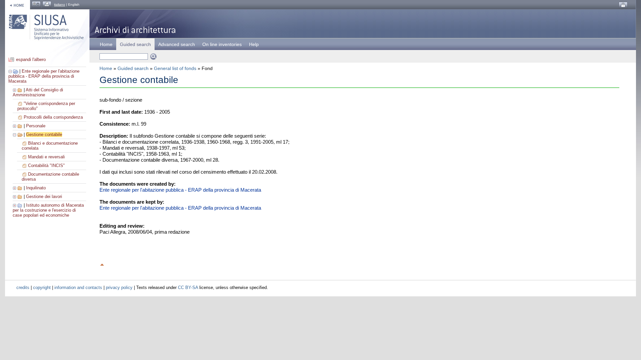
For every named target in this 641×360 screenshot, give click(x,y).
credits (22, 287)
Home (106, 44)
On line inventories (222, 44)
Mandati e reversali (46, 156)
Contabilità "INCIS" (46, 165)
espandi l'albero (31, 59)
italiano (59, 4)
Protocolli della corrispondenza (53, 117)
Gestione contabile (44, 134)
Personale (35, 125)
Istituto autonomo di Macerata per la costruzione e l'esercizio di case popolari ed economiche (48, 210)
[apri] (15, 89)
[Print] (46, 4)
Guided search (133, 68)
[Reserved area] (623, 5)
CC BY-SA (188, 287)
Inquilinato (36, 187)
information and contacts (78, 287)
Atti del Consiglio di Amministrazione (38, 92)
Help (254, 44)
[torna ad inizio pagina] (102, 263)
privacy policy (119, 287)
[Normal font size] (36, 4)
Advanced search (176, 44)
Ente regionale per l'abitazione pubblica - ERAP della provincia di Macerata (43, 76)
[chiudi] (15, 134)
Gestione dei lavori (44, 196)
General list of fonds (175, 68)
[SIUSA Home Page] (17, 4)
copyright (42, 287)
